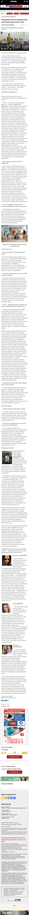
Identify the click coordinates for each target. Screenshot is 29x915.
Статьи (18, 11)
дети (8, 706)
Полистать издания (5, 826)
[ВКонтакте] (2, 700)
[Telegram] (8, 700)
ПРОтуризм (16, 13)
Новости (3, 11)
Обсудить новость (14, 757)
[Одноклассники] (4, 700)
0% (2, 752)
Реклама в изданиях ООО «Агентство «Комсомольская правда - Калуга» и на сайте (13, 839)
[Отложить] (10, 49)
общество (4, 706)
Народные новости (11, 11)
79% (15, 752)
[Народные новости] (24, 1)
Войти (27, 1)
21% (5, 752)
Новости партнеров (14, 889)
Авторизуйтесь (14, 772)
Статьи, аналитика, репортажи (9, 16)
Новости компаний (7, 783)
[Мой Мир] (6, 700)
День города (9, 13)
